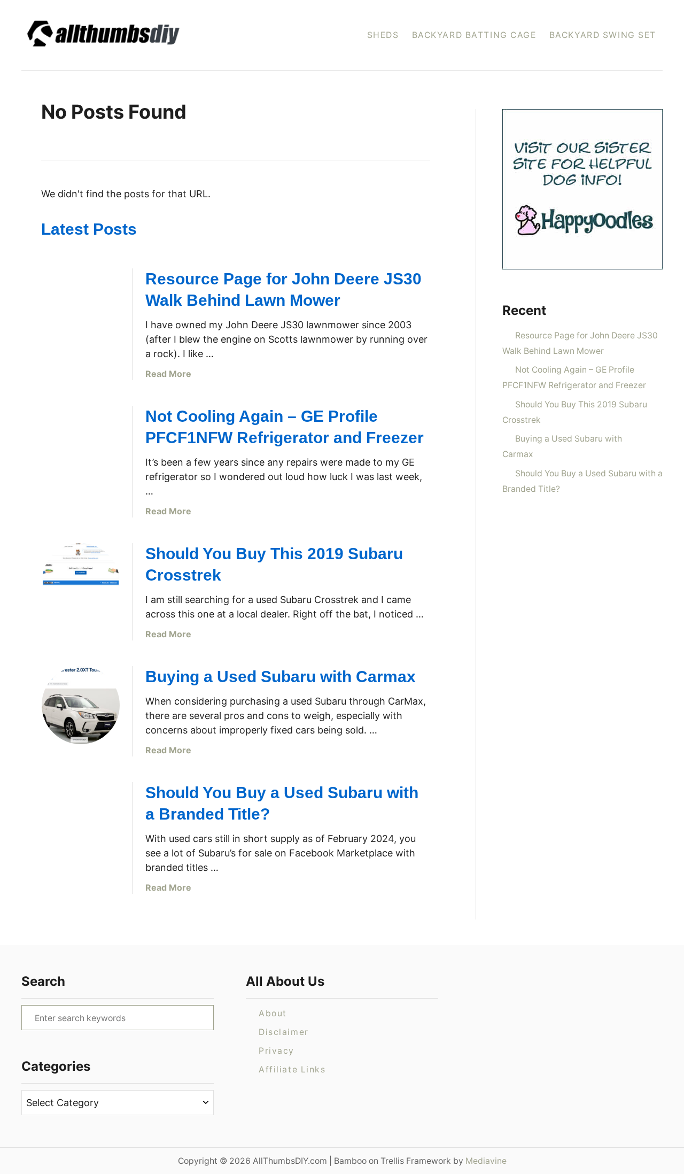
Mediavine (486, 1161)
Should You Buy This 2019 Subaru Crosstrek (574, 412)
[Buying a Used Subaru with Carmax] (81, 705)
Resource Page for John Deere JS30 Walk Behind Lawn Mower (580, 343)
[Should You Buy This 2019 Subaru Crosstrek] (81, 582)
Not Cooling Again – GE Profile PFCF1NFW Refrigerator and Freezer (574, 377)
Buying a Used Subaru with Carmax (280, 676)
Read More (168, 373)
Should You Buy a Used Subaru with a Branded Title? (582, 481)
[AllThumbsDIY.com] (138, 35)
